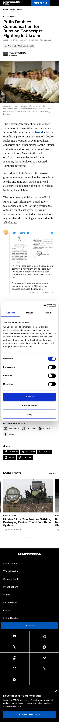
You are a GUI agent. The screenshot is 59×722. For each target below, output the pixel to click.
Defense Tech (11, 579)
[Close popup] (55, 691)
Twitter (46, 452)
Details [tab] (29, 313)
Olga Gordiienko (17, 53)
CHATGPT (31, 428)
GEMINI (11, 434)
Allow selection (29, 405)
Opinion (7, 610)
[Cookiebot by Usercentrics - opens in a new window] (44, 305)
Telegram (30, 452)
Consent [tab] (10, 313)
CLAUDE (46, 428)
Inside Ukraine (10, 618)
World (6, 594)
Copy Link (27, 457)
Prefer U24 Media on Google (21, 45)
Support (29, 625)
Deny (29, 414)
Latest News (10, 563)
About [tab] (48, 313)
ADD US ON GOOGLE (29, 714)
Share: (7, 446)
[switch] (52, 367)
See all (52, 473)
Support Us (40, 3)
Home (5, 9)
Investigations (10, 586)
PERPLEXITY (14, 428)
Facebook (13, 452)
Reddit (12, 457)
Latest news (16, 9)
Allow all (29, 396)
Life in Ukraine (10, 602)
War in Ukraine (9, 516)
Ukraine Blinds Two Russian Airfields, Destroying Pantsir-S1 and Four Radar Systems (27, 522)
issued (39, 132)
